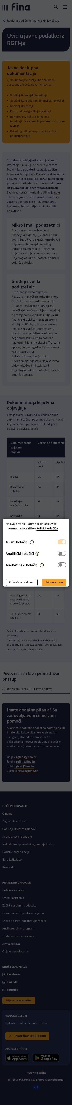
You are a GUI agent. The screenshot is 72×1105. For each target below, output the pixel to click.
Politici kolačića (47, 528)
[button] (32, 542)
